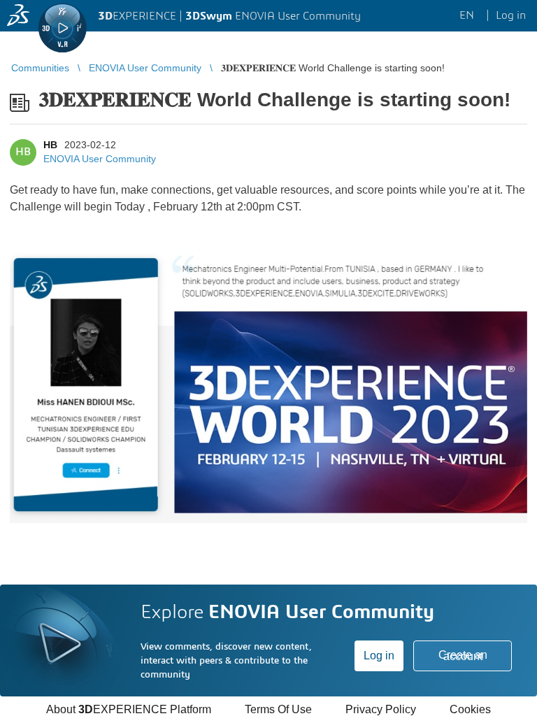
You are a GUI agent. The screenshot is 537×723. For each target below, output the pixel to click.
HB (50, 144)
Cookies (470, 709)
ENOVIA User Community (99, 158)
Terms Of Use (278, 709)
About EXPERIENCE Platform (128, 709)
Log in (379, 655)
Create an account (462, 655)
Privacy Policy (380, 709)
